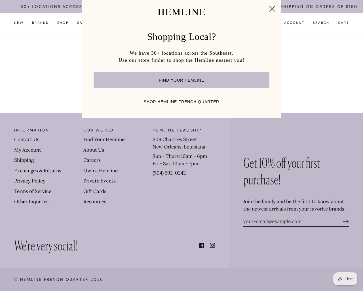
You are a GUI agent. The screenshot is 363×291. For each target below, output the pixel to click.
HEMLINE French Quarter (54, 279)
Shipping (24, 160)
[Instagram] (212, 245)
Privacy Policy (29, 181)
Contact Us (26, 139)
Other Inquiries (31, 201)
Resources (94, 201)
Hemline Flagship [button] (177, 130)
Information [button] (31, 130)
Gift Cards (94, 191)
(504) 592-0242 (169, 173)
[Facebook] (201, 245)
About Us (93, 150)
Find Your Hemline (103, 139)
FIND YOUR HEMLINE (181, 80)
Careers (92, 160)
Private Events (99, 181)
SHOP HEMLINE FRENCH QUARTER (181, 101)
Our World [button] (98, 130)
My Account (27, 150)
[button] (40, 23)
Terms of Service (32, 191)
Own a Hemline (100, 170)
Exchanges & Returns (37, 170)
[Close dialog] (272, 8)
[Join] (341, 221)
